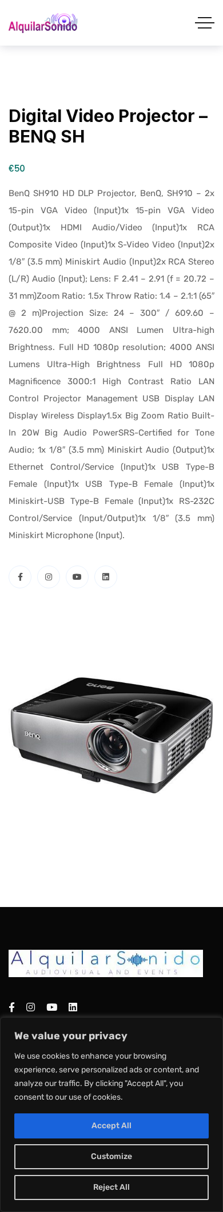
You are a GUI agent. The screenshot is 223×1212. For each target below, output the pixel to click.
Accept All (111, 1125)
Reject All (111, 1187)
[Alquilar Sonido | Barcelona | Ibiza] (43, 23)
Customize (111, 1156)
